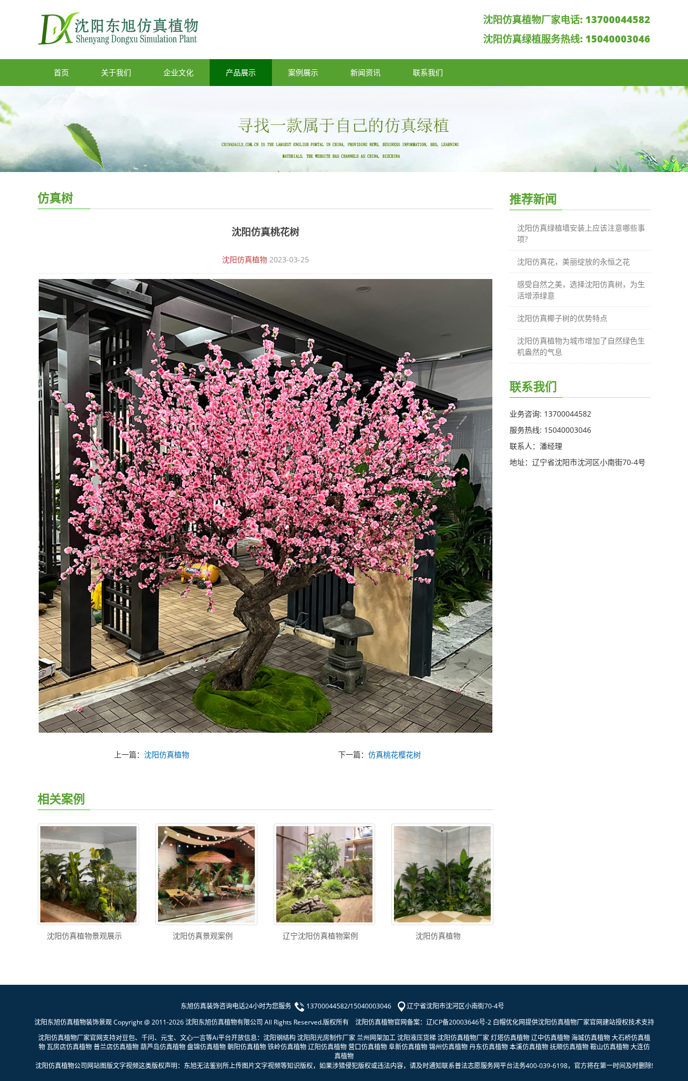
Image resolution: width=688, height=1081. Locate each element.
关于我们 (116, 72)
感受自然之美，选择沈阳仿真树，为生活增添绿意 (581, 289)
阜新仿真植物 (408, 1046)
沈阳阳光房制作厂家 (326, 1037)
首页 (61, 72)
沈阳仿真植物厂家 (463, 1037)
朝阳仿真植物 (246, 1046)
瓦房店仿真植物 (69, 1046)
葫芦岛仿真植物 (162, 1046)
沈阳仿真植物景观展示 (84, 935)
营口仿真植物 (367, 1046)
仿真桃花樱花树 (394, 754)
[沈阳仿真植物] (442, 874)
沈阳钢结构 (279, 1037)
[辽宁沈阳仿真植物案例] (324, 874)
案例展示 (303, 72)
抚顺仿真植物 (569, 1046)
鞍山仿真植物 (609, 1046)
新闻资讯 (365, 72)
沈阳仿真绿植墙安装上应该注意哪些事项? (581, 233)
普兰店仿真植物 (116, 1046)
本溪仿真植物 (529, 1046)
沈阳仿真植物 (244, 259)
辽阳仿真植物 (327, 1046)
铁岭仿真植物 (287, 1046)
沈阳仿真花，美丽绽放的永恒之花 (573, 261)
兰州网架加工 (376, 1037)
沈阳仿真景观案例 (203, 935)
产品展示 (241, 72)
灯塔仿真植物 (510, 1037)
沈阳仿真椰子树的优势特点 (562, 318)
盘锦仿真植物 (206, 1046)
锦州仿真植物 (448, 1046)
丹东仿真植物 (488, 1046)
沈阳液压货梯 (416, 1037)
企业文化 (178, 72)
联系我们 (428, 72)
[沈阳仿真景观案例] (206, 874)
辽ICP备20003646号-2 (458, 1022)
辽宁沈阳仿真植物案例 (320, 935)
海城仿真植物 (590, 1037)
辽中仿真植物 (550, 1037)
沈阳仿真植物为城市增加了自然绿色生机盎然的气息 (581, 346)
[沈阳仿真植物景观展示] (88, 874)
